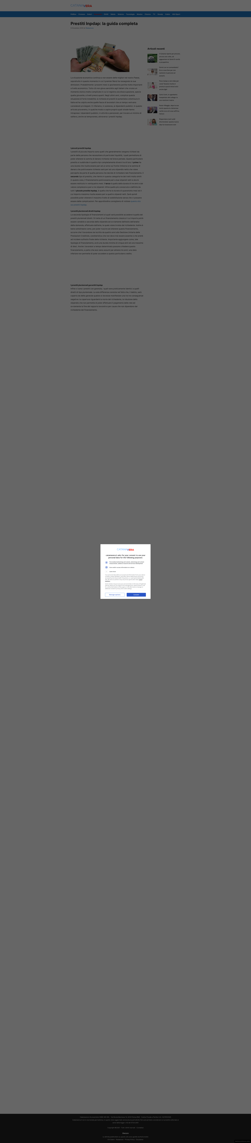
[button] (125, 571)
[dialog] (125, 571)
